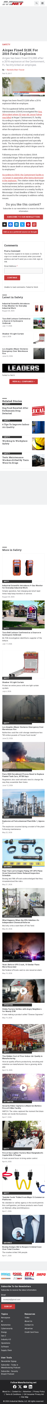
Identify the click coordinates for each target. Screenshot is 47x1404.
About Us (6, 1391)
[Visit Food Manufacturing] (17, 1274)
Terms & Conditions (13, 1394)
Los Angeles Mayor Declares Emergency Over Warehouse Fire (15, 351)
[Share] (10, 224)
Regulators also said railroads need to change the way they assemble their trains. (22, 781)
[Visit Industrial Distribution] (6, 1278)
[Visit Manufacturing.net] (17, 1278)
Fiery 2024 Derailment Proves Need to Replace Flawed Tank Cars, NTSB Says (23, 775)
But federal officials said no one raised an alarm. (22, 970)
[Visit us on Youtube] (25, 1386)
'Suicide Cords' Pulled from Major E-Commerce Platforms (23, 1198)
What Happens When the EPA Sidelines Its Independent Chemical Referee (20, 921)
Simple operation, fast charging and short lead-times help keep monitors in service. (21, 592)
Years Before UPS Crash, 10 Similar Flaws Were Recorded (20, 966)
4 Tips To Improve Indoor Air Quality (15, 426)
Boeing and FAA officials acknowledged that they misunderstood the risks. (22, 880)
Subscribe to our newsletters (23, 217)
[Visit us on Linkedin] (30, 1386)
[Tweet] (22, 224)
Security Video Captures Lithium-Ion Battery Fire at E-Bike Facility (21, 1107)
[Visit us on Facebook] (14, 1386)
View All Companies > (23, 381)
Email (3, 1295)
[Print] (4, 224)
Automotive (8, 1102)
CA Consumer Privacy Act (34, 1394)
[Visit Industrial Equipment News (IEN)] (29, 1274)
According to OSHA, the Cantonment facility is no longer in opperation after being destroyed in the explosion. (23, 178)
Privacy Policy (39, 1391)
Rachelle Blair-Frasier (16, 70)
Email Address (11, 266)
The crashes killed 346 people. (15, 1252)
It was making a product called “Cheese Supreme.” (23, 1014)
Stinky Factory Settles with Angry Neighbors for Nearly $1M (22, 1010)
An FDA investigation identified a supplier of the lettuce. (22, 639)
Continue (12, 278)
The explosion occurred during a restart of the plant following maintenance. (23, 828)
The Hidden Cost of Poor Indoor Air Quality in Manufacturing (22, 1057)
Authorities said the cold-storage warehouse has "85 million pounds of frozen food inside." (22, 733)
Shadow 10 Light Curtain (13, 334)
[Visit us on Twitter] (20, 1386)
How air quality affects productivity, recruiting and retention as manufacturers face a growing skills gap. (22, 1064)
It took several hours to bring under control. (20, 1158)
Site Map (24, 1397)
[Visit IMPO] (41, 1274)
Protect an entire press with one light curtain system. (20, 686)
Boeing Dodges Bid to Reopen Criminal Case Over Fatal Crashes (22, 1248)
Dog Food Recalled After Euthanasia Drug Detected (15, 411)
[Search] (36, 3)
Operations (8, 1005)
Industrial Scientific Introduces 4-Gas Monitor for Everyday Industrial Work (16, 306)
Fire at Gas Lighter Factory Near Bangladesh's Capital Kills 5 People (22, 1154)
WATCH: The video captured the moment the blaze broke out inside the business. (23, 1112)
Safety (6, 44)
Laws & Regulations (11, 916)
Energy (6, 817)
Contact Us (16, 1391)
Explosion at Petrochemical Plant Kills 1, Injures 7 (23, 822)
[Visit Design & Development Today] (6, 1274)
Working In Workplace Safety (14, 442)
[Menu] (42, 3)
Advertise (27, 1391)
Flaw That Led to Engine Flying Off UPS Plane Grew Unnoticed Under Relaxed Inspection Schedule (22, 873)
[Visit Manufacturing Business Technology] (29, 1278)
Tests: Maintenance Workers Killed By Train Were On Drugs (15, 460)
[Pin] (28, 224)
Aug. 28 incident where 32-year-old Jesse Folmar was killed (22, 114)
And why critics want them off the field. (18, 926)
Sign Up (8, 1306)
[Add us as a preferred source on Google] (34, 224)
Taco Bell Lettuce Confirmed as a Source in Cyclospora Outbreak (16, 321)
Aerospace (8, 867)
